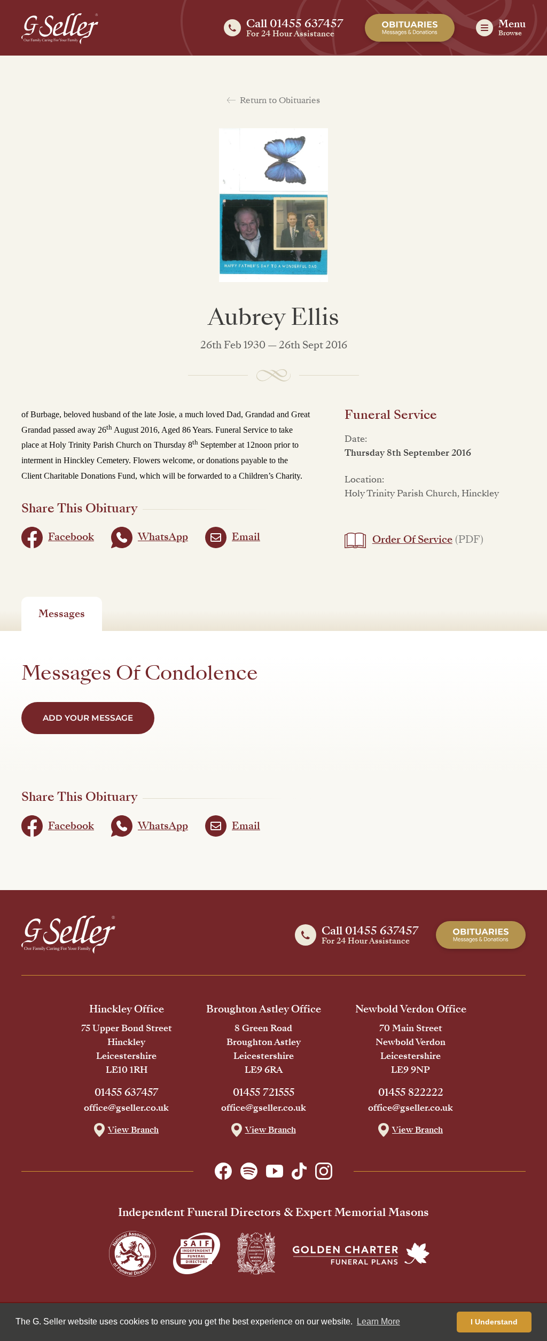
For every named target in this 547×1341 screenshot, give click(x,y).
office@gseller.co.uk (126, 1108)
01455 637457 (127, 1092)
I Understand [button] (494, 1321)
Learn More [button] (378, 1321)
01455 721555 (263, 1092)
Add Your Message (88, 718)
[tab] (61, 614)
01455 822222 (410, 1092)
